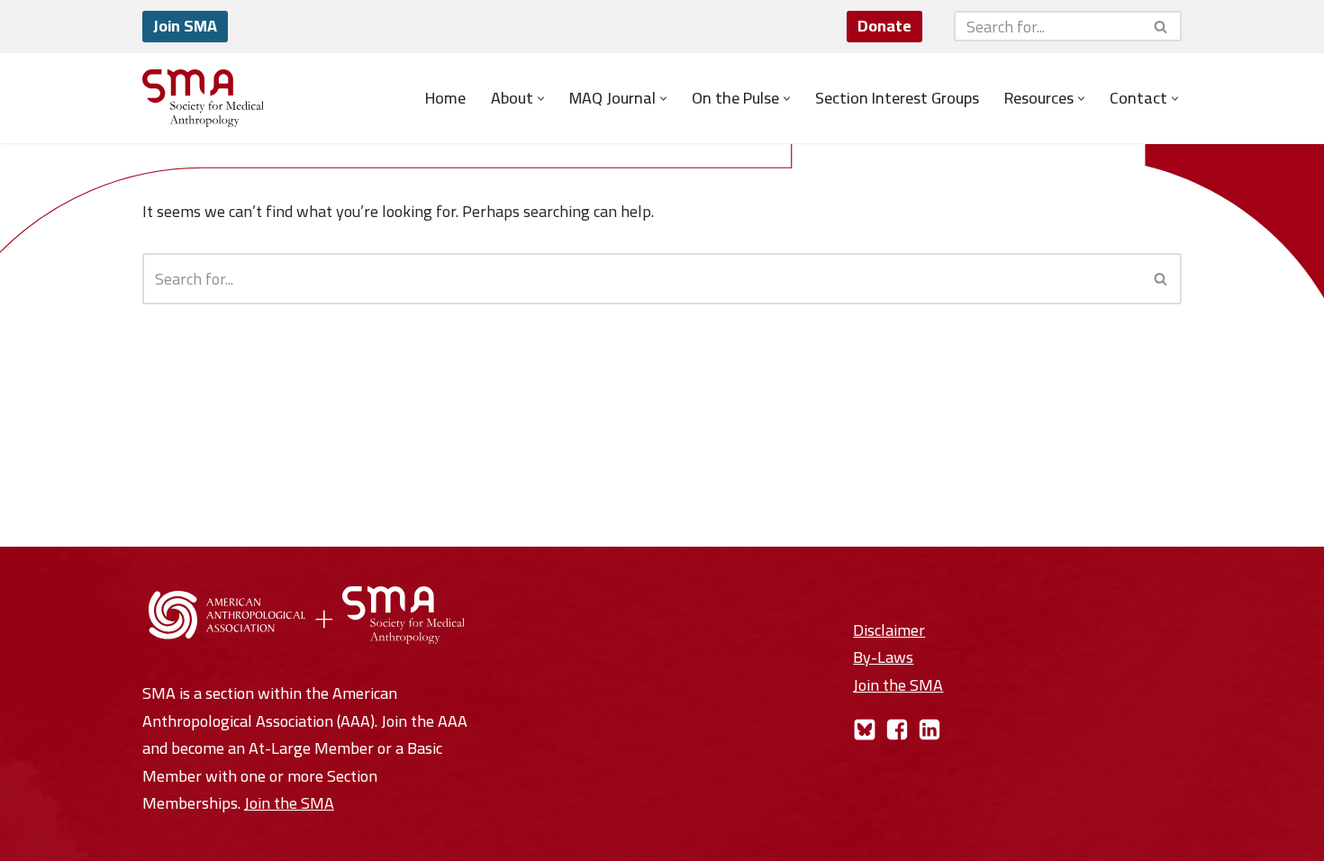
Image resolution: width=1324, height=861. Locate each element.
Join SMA (185, 26)
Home (445, 98)
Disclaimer (889, 630)
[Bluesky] (864, 729)
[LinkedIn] (929, 729)
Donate (884, 26)
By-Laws (883, 657)
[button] (541, 98)
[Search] (1161, 26)
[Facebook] (897, 729)
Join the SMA (289, 803)
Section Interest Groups (897, 98)
